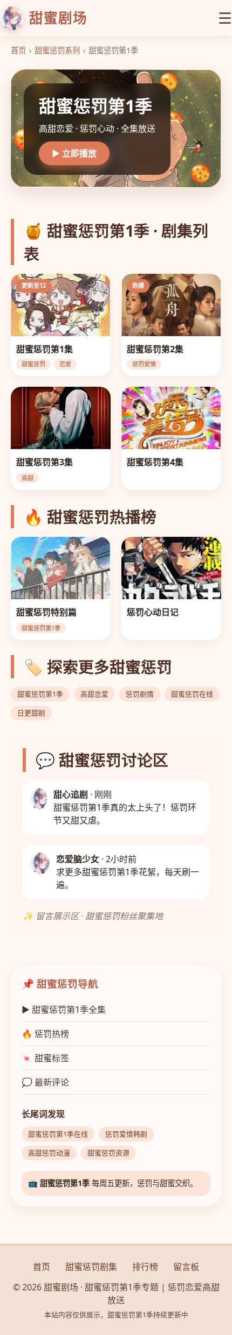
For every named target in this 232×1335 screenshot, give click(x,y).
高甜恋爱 (94, 694)
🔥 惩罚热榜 (45, 1034)
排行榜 (145, 1267)
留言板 (186, 1267)
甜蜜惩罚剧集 (91, 1267)
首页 (18, 50)
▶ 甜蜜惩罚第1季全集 (64, 1010)
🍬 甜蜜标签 (45, 1058)
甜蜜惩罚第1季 (40, 694)
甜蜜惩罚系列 (57, 50)
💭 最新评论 (45, 1082)
